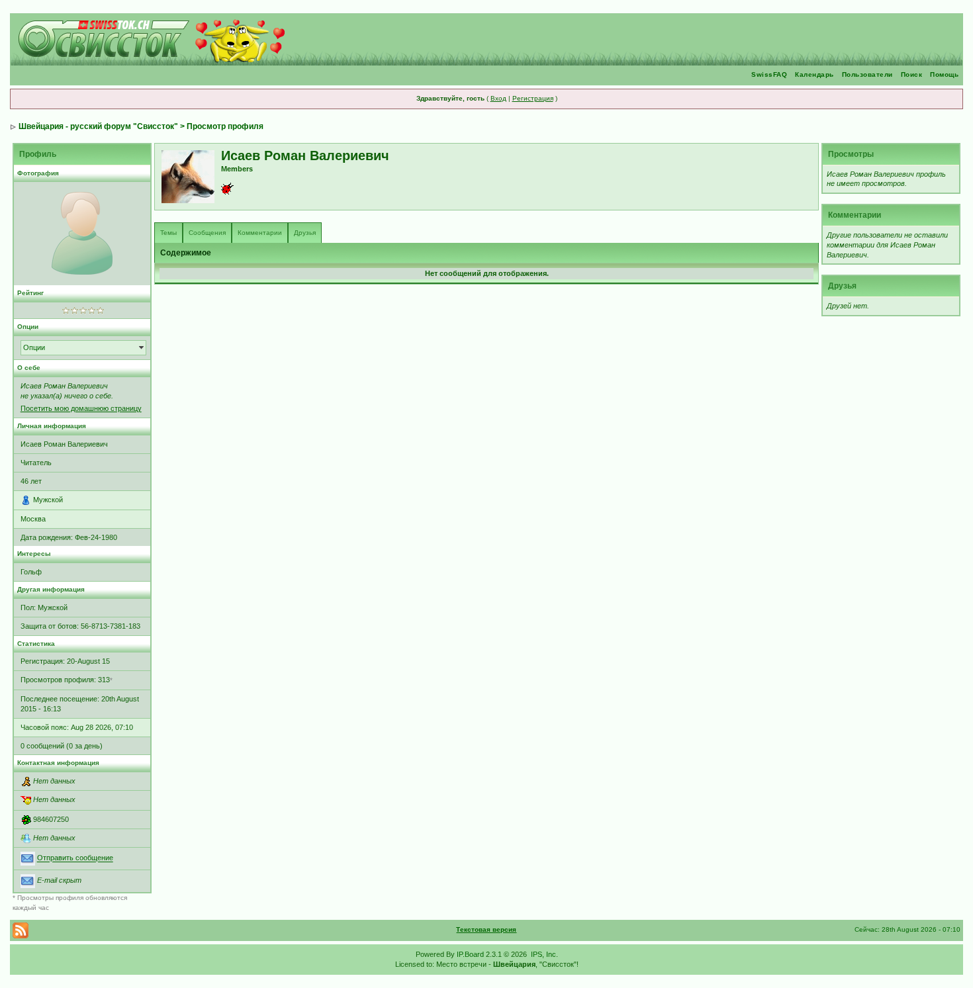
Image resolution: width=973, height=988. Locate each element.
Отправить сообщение (75, 858)
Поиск (912, 74)
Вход (498, 98)
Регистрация (532, 98)
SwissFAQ (769, 74)
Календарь (814, 74)
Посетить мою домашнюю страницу (81, 408)
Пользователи (867, 74)
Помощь (944, 74)
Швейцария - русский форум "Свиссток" (98, 126)
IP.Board (470, 954)
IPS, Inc (543, 954)
